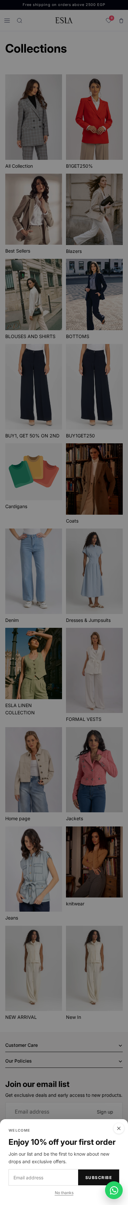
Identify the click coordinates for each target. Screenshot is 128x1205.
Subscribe (98, 1177)
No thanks (64, 1192)
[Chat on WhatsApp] (114, 1190)
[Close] (119, 1128)
